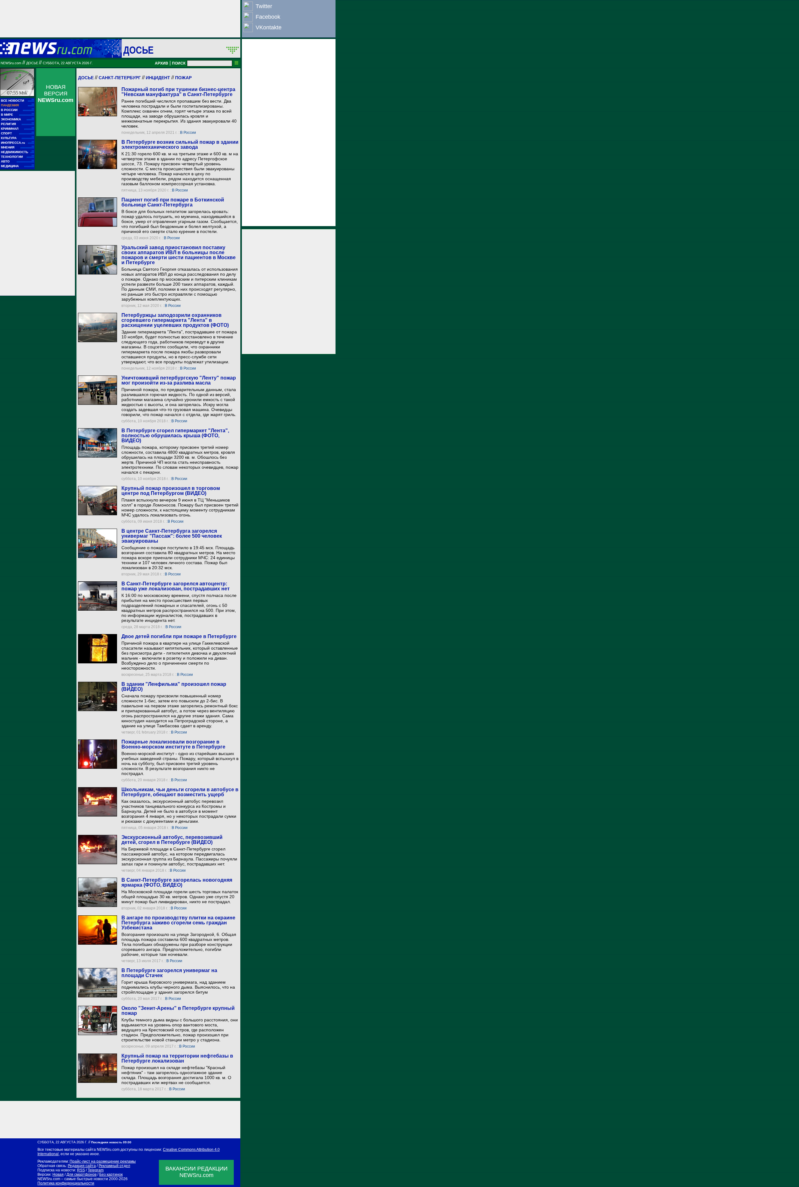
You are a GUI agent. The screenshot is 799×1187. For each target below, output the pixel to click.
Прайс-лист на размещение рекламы (103, 1161)
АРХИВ (161, 63)
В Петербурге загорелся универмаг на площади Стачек (169, 973)
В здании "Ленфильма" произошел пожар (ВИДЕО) (173, 686)
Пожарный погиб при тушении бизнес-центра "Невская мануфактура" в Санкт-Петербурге (178, 92)
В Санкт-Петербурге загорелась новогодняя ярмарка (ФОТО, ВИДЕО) (176, 882)
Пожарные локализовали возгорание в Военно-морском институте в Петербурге (173, 744)
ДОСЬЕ (138, 50)
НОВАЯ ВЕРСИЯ (55, 93)
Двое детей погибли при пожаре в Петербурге (179, 636)
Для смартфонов (81, 1174)
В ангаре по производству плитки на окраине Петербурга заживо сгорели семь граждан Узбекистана (178, 922)
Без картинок (111, 1174)
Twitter (264, 6)
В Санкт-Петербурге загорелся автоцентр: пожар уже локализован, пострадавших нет (175, 586)
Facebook (268, 17)
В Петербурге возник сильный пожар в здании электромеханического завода (179, 144)
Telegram (96, 1170)
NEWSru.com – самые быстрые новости (72, 1179)
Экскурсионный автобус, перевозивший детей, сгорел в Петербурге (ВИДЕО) (172, 840)
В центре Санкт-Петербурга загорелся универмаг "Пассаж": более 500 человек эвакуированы (171, 536)
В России (188, 132)
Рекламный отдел (114, 1166)
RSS (81, 1170)
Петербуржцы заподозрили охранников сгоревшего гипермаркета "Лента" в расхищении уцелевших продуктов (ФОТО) (175, 320)
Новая (58, 1174)
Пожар (183, 77)
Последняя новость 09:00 (111, 1142)
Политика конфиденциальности (65, 1183)
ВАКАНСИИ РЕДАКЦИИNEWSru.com (196, 1171)
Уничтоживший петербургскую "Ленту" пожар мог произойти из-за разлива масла (178, 380)
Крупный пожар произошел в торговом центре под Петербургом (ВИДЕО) (170, 491)
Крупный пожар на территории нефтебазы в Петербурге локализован (177, 1058)
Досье (86, 77)
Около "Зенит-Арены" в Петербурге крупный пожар (178, 1010)
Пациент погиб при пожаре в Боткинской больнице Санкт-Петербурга (172, 202)
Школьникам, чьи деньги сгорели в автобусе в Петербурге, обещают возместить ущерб (179, 792)
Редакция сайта (82, 1166)
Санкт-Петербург (120, 77)
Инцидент (158, 77)
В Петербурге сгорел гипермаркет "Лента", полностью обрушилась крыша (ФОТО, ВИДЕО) (175, 435)
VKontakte (269, 27)
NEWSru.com (11, 63)
